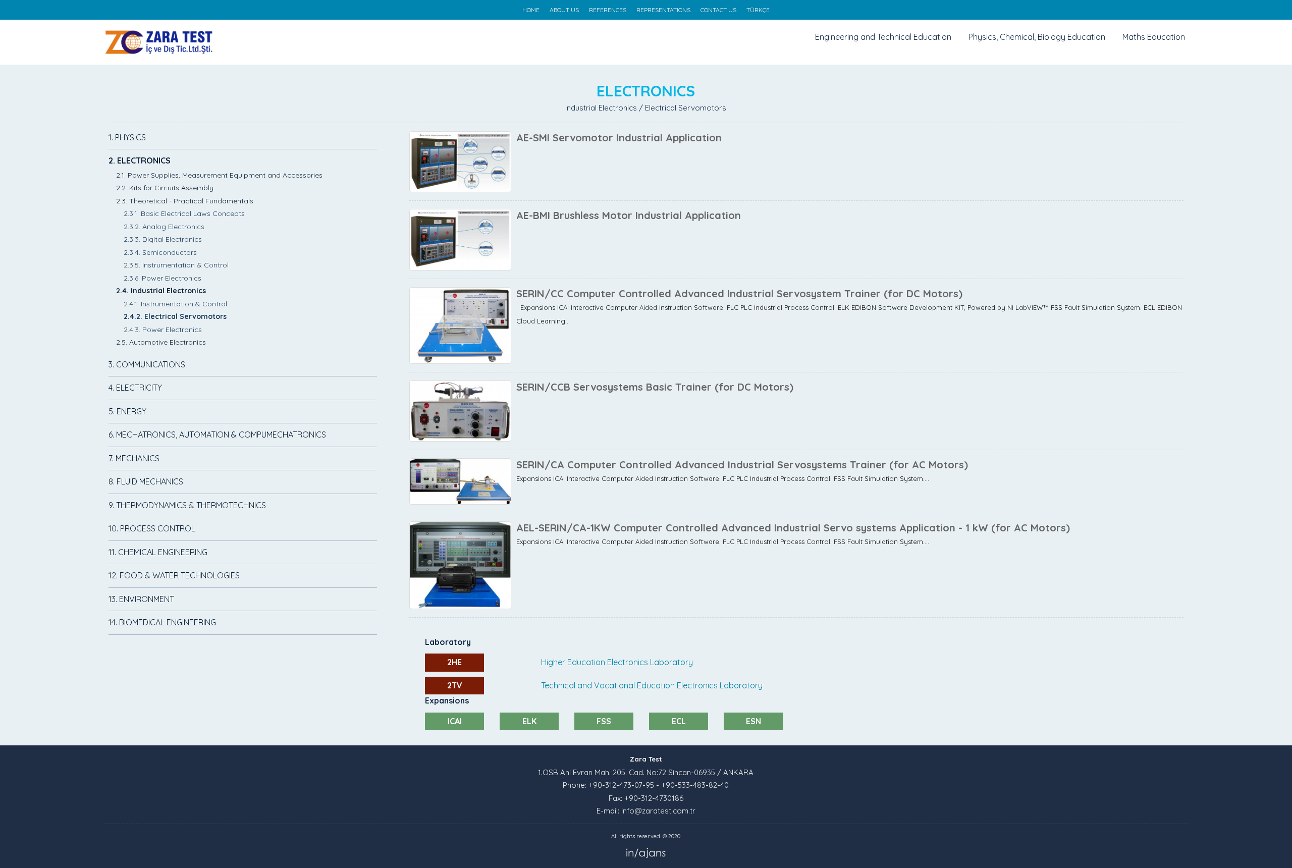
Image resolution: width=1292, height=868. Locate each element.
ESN (753, 721)
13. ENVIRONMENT (141, 599)
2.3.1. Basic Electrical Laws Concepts (184, 213)
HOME (531, 10)
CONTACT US (718, 10)
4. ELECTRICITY (135, 388)
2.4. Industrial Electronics (161, 290)
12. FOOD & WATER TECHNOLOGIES (174, 575)
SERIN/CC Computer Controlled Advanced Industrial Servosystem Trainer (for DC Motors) (739, 293)
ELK (529, 721)
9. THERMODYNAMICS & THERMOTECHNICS (187, 505)
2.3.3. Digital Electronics (163, 239)
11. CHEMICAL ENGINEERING (158, 552)
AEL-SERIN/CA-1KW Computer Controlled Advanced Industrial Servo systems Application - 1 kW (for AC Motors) (793, 527)
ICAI (455, 721)
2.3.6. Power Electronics (162, 278)
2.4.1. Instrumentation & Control (175, 303)
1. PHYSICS (127, 137)
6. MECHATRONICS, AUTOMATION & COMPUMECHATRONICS (217, 434)
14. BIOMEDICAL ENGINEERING (162, 622)
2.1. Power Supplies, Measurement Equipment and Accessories (219, 175)
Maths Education (1153, 37)
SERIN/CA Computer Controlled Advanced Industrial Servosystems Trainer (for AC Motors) (742, 464)
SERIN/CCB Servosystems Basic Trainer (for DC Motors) (654, 387)
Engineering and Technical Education (883, 37)
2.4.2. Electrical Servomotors (175, 316)
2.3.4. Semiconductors (160, 252)
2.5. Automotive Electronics (161, 342)
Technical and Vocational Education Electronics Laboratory (652, 685)
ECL (679, 721)
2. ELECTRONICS (140, 160)
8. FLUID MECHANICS (146, 481)
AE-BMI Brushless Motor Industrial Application (628, 215)
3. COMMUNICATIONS (147, 364)
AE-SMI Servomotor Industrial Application (619, 137)
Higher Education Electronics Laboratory (617, 662)
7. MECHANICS (134, 458)
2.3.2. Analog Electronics (164, 226)
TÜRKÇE (758, 10)
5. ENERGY (127, 411)
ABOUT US (564, 10)
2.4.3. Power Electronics (163, 329)
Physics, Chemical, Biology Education (1036, 37)
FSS (604, 721)
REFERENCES (607, 10)
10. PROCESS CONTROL (152, 528)
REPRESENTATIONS (663, 10)
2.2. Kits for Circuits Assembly (164, 187)
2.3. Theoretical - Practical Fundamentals (184, 200)
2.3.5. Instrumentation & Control (176, 264)
